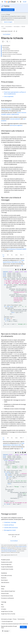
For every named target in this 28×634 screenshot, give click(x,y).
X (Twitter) (3, 609)
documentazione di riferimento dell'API (16, 249)
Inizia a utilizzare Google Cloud (8, 591)
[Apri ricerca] (18, 2)
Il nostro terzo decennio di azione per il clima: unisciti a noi (15, 623)
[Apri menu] (2, 1)
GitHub (2, 588)
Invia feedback (6, 34)
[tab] (3, 254)
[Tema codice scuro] (16, 269)
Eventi (2, 606)
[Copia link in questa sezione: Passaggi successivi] (18, 514)
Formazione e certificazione (7, 598)
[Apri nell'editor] (20, 269)
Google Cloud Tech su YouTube (8, 613)
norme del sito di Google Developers (8, 550)
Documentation (9, 26)
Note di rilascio (4, 580)
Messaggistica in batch (10, 530)
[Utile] (14, 31)
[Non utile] (16, 31)
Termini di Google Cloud (7, 621)
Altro (21, 254)
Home (2, 26)
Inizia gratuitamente (8, 9)
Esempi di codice (5, 593)
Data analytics (17, 26)
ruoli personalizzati (15, 119)
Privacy (14, 619)
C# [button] (7, 254)
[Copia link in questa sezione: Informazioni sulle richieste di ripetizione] (10, 133)
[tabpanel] (14, 293)
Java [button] (16, 254)
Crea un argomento (8, 96)
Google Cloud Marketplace (7, 566)
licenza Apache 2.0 (9, 549)
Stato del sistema (5, 582)
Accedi (24, 1)
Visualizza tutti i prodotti (6, 562)
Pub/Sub (6, 6)
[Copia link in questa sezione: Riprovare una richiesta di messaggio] (11, 200)
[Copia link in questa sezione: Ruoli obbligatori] (13, 101)
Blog (2, 604)
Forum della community (6, 575)
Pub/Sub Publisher (6, 109)
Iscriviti (23, 627)
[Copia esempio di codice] (18, 269)
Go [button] (12, 254)
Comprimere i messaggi (10, 522)
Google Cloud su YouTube (7, 611)
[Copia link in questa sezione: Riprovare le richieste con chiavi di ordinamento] (14, 336)
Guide (4, 28)
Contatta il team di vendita (7, 569)
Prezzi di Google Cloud (6, 564)
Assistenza (3, 577)
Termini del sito (21, 619)
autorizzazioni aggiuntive (16, 125)
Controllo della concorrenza (11, 527)
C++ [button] (3, 254)
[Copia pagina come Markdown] (7, 41)
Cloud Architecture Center (7, 595)
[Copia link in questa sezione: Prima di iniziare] (14, 82)
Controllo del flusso (9, 525)
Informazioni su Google (6, 619)
